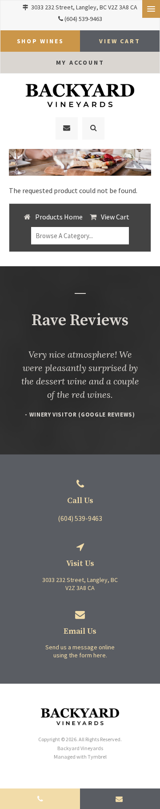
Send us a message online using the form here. (80, 651)
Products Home (59, 216)
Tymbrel (97, 756)
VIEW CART (119, 41)
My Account (80, 62)
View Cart (115, 216)
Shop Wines (40, 41)
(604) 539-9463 (83, 19)
